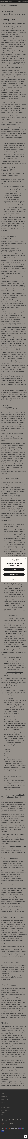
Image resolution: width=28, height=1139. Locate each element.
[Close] (25, 558)
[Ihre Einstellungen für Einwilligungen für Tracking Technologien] (25, 1136)
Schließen (14, 579)
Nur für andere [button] (14, 574)
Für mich (14, 569)
